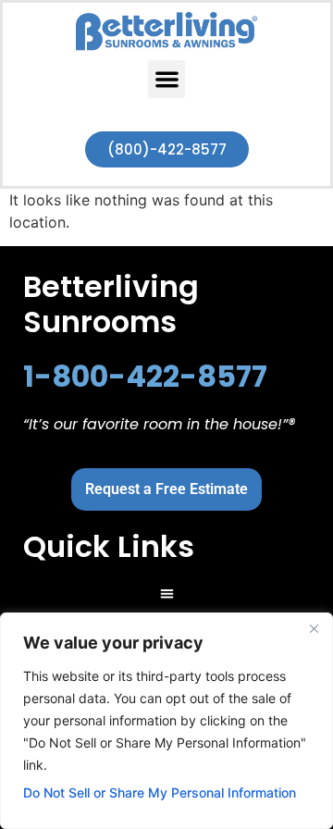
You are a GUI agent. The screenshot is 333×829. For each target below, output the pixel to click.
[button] (167, 79)
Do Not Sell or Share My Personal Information (159, 792)
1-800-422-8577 (145, 376)
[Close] (313, 628)
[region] (166, 720)
